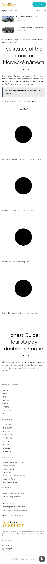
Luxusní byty (7, 472)
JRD (4, 414)
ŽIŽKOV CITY (7, 431)
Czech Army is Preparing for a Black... (30, 27)
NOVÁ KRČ (6, 441)
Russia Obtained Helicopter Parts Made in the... (28, 17)
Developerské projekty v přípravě (14, 476)
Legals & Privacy (8, 503)
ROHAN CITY (7, 424)
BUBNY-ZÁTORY (8, 435)
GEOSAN (5, 404)
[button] (39, 4)
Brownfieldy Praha (9, 479)
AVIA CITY (6, 445)
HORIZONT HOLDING (9, 410)
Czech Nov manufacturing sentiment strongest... (22, 159)
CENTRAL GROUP (8, 390)
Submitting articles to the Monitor (14, 507)
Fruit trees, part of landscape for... (16, 262)
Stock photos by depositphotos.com (15, 510)
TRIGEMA (5, 394)
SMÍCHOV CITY (7, 428)
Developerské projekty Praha (13, 462)
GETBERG (6, 407)
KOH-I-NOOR (7, 438)
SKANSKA (6, 400)
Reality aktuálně (8, 469)
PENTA (5, 397)
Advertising (6, 500)
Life (35, 101)
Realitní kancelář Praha (10, 482)
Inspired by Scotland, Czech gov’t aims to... (20, 313)
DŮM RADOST (7, 451)
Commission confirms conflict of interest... (19, 210)
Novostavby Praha (9, 465)
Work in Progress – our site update (14, 493)
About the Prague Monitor (11, 497)
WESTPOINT (6, 448)
